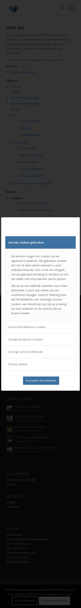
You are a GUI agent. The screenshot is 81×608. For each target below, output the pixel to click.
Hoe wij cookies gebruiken (26, 242)
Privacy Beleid (17, 364)
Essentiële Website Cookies (26, 327)
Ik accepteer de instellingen (41, 380)
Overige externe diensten (25, 352)
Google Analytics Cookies (25, 339)
